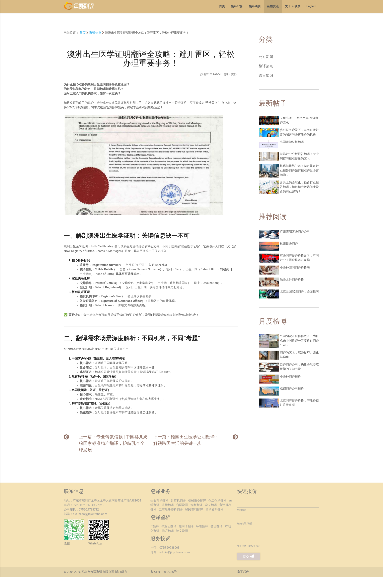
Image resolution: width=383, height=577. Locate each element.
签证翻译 (216, 526)
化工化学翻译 (217, 500)
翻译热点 (95, 33)
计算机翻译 (178, 500)
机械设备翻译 (197, 500)
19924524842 (81, 505)
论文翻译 (211, 505)
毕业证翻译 (168, 526)
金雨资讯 (273, 6)
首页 (222, 6)
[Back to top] (370, 561)
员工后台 (243, 572)
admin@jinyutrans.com (174, 552)
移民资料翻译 (194, 509)
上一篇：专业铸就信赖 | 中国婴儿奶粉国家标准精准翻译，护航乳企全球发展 (113, 444)
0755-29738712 (89, 509)
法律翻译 (168, 505)
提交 (246, 556)
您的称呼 (242, 510)
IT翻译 (154, 526)
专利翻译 (196, 505)
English (311, 6)
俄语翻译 (168, 531)
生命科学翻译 (159, 500)
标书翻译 (202, 526)
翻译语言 (255, 6)
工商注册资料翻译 (171, 509)
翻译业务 (237, 6)
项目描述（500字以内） (250, 546)
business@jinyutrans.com (90, 514)
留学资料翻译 (214, 509)
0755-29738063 (169, 547)
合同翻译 (182, 505)
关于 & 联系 (292, 6)
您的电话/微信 (244, 523)
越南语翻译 (186, 526)
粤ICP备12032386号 (163, 572)
